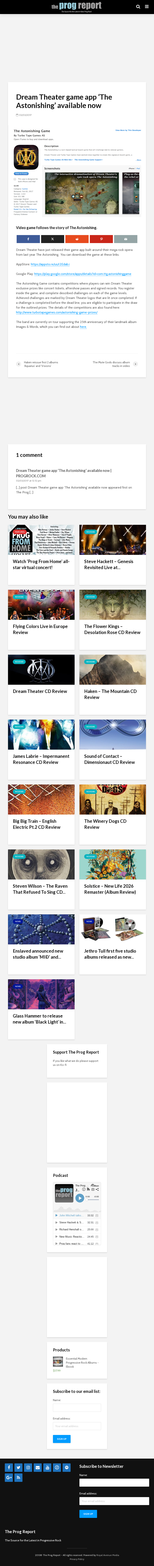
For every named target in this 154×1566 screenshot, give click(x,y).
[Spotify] (67, 1467)
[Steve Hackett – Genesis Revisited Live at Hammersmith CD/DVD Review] (112, 539)
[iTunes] (57, 1467)
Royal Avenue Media (107, 1555)
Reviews (90, 532)
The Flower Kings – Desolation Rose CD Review (112, 629)
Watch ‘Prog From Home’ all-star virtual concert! (41, 564)
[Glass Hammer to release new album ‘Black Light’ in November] (41, 994)
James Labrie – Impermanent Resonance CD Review (41, 759)
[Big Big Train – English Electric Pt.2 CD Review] (41, 799)
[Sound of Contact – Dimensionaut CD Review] (112, 734)
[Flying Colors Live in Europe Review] (41, 604)
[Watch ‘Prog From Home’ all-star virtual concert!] (41, 539)
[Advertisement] (77, 48)
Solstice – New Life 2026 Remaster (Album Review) (110, 889)
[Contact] (38, 1467)
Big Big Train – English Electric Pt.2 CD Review (36, 824)
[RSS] (18, 1477)
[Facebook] (9, 1467)
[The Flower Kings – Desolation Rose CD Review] (112, 604)
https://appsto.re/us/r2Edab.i (50, 264)
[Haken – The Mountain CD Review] (112, 669)
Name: (57, 1400)
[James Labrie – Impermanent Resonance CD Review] (41, 734)
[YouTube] (47, 1467)
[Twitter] (18, 1467)
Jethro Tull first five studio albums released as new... (110, 954)
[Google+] (9, 1477)
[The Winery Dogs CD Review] (112, 799)
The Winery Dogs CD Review (105, 824)
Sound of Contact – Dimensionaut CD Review (109, 759)
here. (83, 327)
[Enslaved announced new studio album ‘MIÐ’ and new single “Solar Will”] (41, 929)
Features (19, 532)
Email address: (62, 1418)
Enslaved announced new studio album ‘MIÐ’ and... (38, 954)
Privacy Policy (77, 1559)
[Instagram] (28, 1467)
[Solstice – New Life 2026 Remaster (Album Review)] (112, 864)
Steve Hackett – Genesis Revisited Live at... (108, 564)
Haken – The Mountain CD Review (110, 694)
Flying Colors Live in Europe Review (40, 629)
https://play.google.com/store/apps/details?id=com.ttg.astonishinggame (82, 274)
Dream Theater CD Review (40, 691)
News (18, 921)
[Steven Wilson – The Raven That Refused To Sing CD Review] (41, 864)
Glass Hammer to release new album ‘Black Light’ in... (39, 1019)
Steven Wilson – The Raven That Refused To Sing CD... (40, 889)
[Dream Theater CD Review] (41, 669)
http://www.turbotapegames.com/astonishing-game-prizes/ (56, 312)
